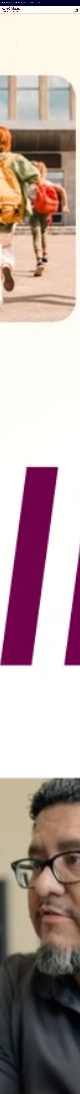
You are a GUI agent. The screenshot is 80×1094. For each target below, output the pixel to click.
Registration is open (9, 3)
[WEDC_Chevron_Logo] (11, 7)
